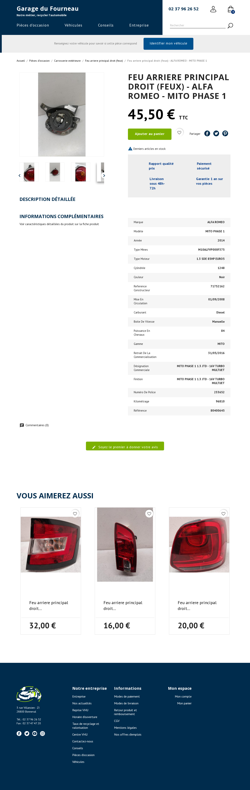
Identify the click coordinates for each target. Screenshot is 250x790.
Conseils (106, 25)
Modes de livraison (126, 703)
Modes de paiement (127, 696)
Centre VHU (80, 734)
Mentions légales (125, 728)
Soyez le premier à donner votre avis (127, 447)
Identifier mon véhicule (168, 43)
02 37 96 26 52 (184, 9)
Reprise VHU (80, 710)
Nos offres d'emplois (127, 734)
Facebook (19, 733)
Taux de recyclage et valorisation (85, 726)
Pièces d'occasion (33, 25)
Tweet (216, 133)
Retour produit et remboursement (125, 712)
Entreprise (139, 25)
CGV (117, 721)
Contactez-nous (82, 741)
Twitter (26, 733)
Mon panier (184, 703)
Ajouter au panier (149, 133)
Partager (207, 133)
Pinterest (225, 133)
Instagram (42, 733)
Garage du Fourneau (48, 8)
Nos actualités (82, 703)
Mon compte (183, 696)
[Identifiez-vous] (213, 9)
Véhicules (73, 25)
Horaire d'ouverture (84, 717)
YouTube (34, 733)
